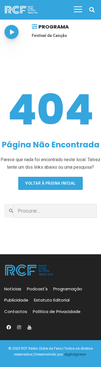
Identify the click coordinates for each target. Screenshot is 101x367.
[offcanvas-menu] (78, 9)
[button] (92, 10)
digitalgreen (75, 354)
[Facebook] (8, 327)
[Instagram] (19, 327)
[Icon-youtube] (29, 327)
